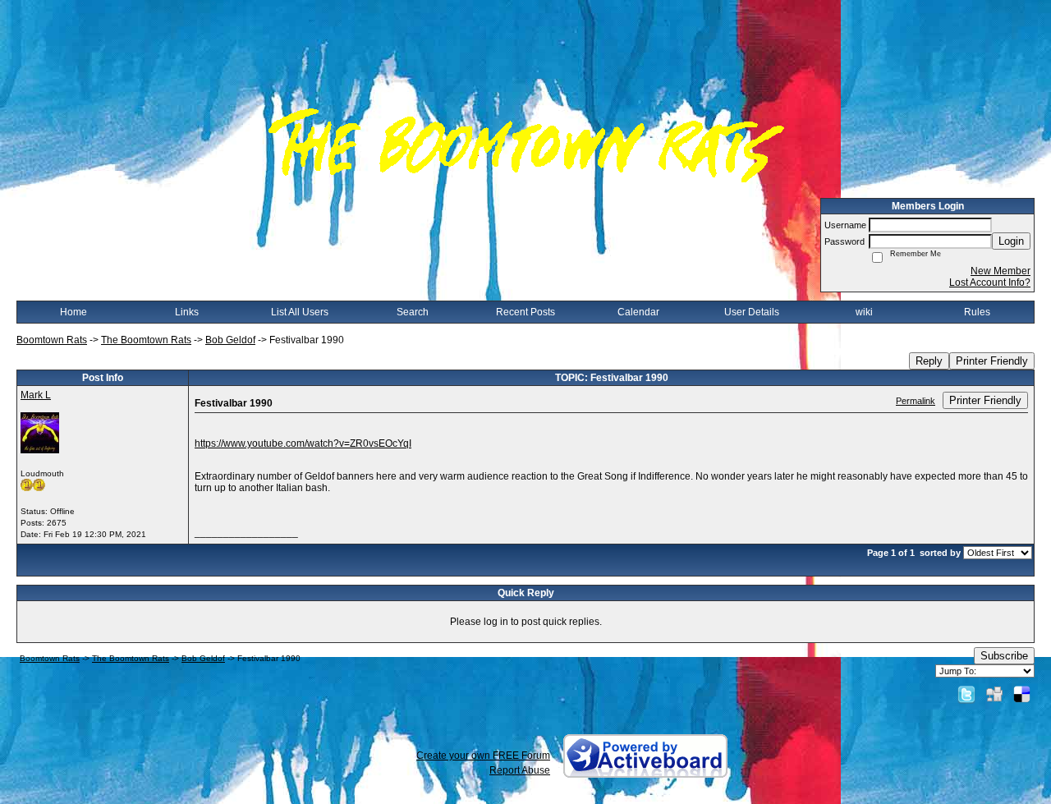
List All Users (299, 312)
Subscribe (1004, 656)
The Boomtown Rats (146, 340)
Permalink (915, 401)
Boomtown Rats (51, 340)
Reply (929, 361)
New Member (1000, 271)
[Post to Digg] (994, 694)
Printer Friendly (992, 361)
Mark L (36, 395)
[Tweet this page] (966, 694)
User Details (751, 312)
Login (1011, 241)
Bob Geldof (230, 340)
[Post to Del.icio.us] (1022, 694)
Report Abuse (519, 770)
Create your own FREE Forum (483, 755)
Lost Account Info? (989, 282)
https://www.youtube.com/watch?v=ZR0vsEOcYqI (303, 443)
